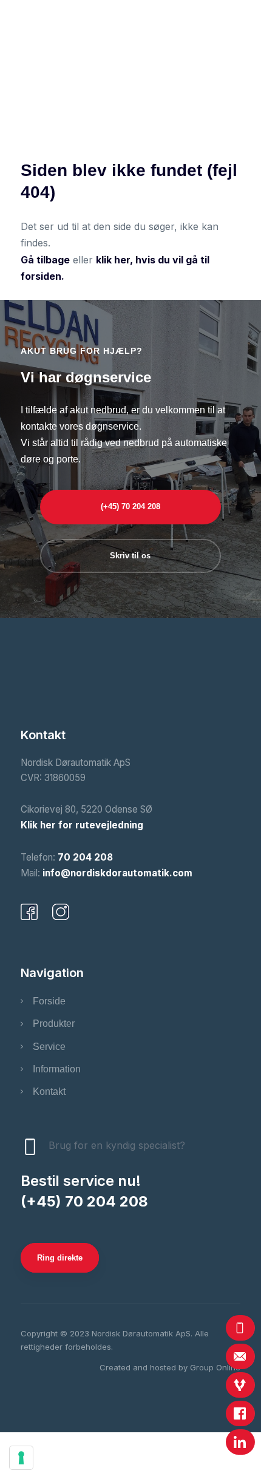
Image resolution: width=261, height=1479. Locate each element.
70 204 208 (85, 857)
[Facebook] (29, 912)
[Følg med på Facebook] (240, 1413)
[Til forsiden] (130, 97)
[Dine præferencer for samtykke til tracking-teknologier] (21, 1457)
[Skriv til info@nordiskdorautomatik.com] (240, 1356)
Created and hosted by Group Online (170, 1367)
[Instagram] (60, 912)
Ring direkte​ (60, 1257)
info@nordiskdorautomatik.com (117, 873)
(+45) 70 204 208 (84, 1201)
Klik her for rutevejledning (82, 825)
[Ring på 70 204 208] (240, 1328)
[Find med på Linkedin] (240, 1442)
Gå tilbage (45, 260)
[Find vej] (240, 1385)
